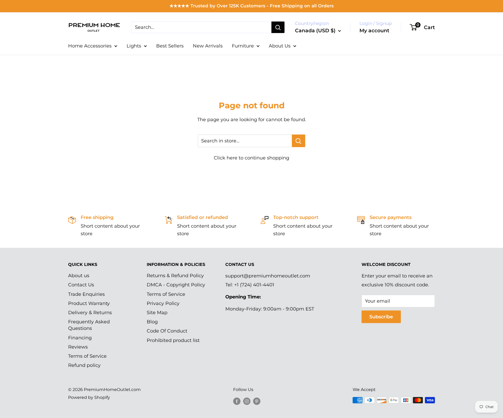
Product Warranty (89, 303)
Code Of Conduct (167, 331)
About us (78, 275)
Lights (134, 46)
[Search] (278, 27)
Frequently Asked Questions (89, 325)
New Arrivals (208, 46)
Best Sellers (170, 46)
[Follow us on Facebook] (236, 401)
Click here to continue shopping (251, 158)
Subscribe (381, 317)
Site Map (157, 312)
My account (374, 31)
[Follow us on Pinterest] (256, 401)
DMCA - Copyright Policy (176, 285)
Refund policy (84, 365)
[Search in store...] (298, 141)
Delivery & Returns (90, 312)
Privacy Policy (163, 303)
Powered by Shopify (89, 397)
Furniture (243, 46)
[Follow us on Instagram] (246, 401)
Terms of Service (87, 356)
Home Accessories (90, 46)
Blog (152, 322)
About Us (280, 46)
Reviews (78, 347)
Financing (80, 338)
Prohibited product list (173, 340)
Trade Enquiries (86, 294)
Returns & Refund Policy (175, 275)
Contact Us (81, 285)
